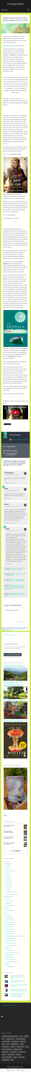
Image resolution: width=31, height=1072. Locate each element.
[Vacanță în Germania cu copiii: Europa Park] (15, 718)
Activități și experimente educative (14, 936)
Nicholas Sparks (8, 838)
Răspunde (25, 473)
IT (5, 913)
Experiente (7, 896)
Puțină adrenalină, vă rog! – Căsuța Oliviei (15, 574)
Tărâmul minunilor (9, 837)
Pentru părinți (8, 934)
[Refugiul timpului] (25, 834)
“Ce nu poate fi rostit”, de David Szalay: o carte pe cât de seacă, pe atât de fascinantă (15, 720)
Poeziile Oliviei (9, 929)
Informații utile (9, 940)
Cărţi (6, 889)
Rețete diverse (9, 954)
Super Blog (9, 905)
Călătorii (7, 864)
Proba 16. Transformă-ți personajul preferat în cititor (15, 568)
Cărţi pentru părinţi (10, 894)
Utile (6, 964)
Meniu (6, 10)
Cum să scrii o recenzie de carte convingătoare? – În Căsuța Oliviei (15, 594)
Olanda (8, 880)
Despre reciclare (10, 959)
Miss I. (7, 504)
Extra (6, 899)
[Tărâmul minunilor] (25, 840)
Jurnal (6, 915)
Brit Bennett (7, 844)
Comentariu (21, 621)
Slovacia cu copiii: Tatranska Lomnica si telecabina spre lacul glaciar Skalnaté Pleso (14, 666)
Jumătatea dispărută (9, 843)
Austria (7, 868)
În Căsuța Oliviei (15, 3)
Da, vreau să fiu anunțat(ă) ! (12, 654)
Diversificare (9, 950)
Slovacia (8, 884)
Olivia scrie (7, 927)
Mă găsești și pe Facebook (10, 634)
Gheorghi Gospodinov (9, 832)
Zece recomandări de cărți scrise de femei (19, 985)
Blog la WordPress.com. (15, 1067)
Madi (6, 488)
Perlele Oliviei (9, 919)
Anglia (7, 866)
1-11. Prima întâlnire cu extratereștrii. (11, 453)
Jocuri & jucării (9, 943)
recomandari (9, 966)
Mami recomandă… (10, 922)
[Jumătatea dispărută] (25, 846)
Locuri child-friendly (11, 945)
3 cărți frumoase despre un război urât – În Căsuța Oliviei (15, 580)
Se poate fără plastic (11, 962)
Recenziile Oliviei (10, 931)
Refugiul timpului (8, 831)
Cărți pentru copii (10, 938)
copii (6, 861)
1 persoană (14, 482)
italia (7, 873)
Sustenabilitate (8, 957)
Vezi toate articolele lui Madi (19, 439)
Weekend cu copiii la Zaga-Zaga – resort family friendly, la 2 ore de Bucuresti (14, 685)
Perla (22, 272)
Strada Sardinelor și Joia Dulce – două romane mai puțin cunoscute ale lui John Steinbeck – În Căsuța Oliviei (15, 587)
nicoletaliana (9, 473)
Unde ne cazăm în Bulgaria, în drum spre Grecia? (18, 981)
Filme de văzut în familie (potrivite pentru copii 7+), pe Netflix (18, 977)
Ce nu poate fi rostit (9, 825)
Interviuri (8, 903)
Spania (7, 887)
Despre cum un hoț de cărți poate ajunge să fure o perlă (15, 19)
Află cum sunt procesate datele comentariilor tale (12, 629)
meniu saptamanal (10, 952)
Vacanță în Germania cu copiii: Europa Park (14, 700)
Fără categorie (8, 910)
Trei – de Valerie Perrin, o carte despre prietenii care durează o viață (13, 682)
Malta (7, 875)
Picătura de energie (11, 450)
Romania (8, 882)
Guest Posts (9, 901)
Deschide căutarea (28, 10)
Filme (6, 908)
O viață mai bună (9, 924)
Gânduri (8, 917)
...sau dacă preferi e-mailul (11, 644)
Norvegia (8, 877)
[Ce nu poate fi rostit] (25, 828)
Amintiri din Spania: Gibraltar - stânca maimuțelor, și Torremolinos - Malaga (18, 995)
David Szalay (7, 826)
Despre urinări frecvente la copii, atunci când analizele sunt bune (19, 990)
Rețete (6, 948)
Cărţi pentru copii (10, 891)
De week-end (9, 870)
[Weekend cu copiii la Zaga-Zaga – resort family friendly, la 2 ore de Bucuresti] (15, 698)
